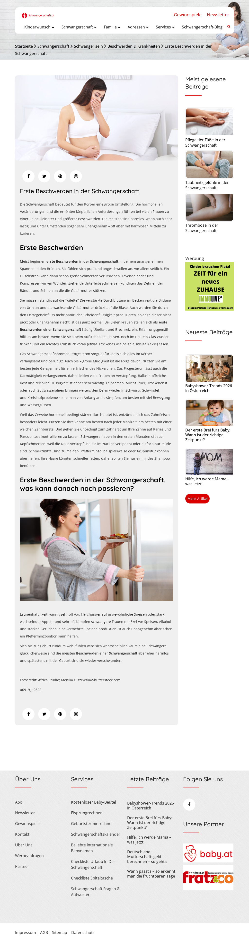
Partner (22, 866)
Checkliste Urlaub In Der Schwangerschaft (93, 864)
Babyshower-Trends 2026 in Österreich (208, 388)
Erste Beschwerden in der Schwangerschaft (79, 191)
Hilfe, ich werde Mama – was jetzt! (207, 481)
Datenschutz (83, 932)
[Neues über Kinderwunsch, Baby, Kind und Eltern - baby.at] (208, 861)
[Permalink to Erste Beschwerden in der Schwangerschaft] (96, 159)
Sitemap (59, 932)
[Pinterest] (60, 176)
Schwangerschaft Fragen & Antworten (95, 891)
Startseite (24, 46)
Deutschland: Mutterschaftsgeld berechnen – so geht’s (147, 856)
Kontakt (22, 834)
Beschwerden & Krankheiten (133, 46)
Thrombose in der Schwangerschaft (201, 228)
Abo (18, 802)
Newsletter (218, 15)
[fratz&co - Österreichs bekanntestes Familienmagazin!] (208, 888)
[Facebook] (28, 176)
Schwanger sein (88, 46)
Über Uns (24, 845)
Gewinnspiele (188, 15)
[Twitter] (44, 176)
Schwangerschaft (53, 46)
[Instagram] (76, 176)
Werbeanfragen (29, 855)
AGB (44, 932)
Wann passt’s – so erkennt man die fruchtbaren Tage (151, 874)
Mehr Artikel (197, 498)
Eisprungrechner (86, 813)
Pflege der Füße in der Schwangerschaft (205, 142)
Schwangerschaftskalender (95, 834)
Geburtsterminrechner (92, 823)
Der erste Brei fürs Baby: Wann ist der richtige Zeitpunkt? (207, 434)
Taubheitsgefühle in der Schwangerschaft (207, 185)
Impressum (25, 932)
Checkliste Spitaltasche (92, 878)
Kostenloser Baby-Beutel (93, 802)
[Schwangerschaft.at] (38, 12)
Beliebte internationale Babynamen (92, 847)
